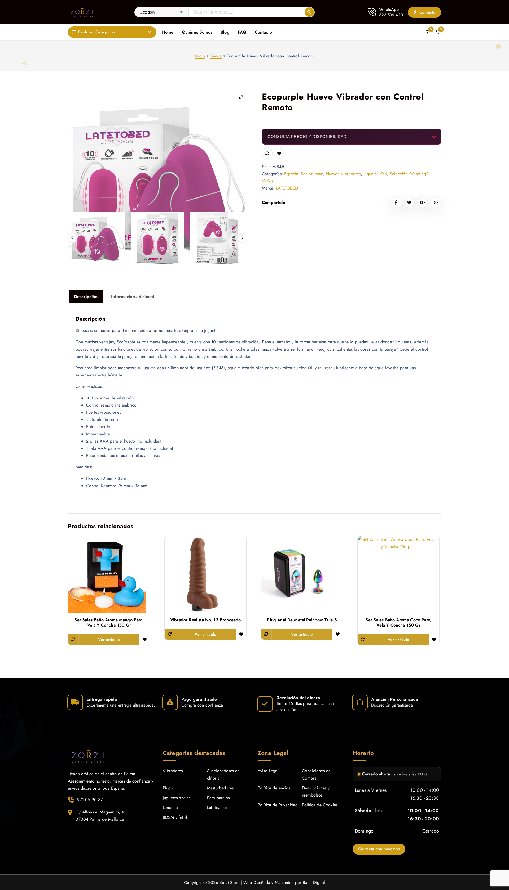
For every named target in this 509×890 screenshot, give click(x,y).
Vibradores (173, 771)
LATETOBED (287, 188)
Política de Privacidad (278, 805)
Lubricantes (217, 807)
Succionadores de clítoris (223, 774)
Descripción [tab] (86, 297)
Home (168, 32)
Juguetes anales (176, 798)
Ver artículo (109, 639)
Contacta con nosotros (379, 849)
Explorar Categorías (97, 32)
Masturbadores (220, 788)
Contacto (427, 12)
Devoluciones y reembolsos (316, 791)
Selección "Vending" (408, 174)
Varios (267, 181)
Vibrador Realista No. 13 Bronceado (205, 620)
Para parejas (218, 798)
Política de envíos (274, 788)
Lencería (170, 807)
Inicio (200, 56)
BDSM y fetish (175, 817)
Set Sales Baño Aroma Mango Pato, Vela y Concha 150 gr (109, 622)
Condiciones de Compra (316, 774)
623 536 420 (391, 15)
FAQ (242, 32)
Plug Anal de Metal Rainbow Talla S (302, 620)
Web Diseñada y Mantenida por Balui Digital (284, 882)
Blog (225, 32)
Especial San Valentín (303, 174)
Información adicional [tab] (132, 297)
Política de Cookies (319, 805)
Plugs (168, 788)
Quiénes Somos (197, 32)
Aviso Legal (268, 771)
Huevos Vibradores (343, 174)
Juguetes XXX (375, 174)
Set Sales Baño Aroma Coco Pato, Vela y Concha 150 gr (398, 622)
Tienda (216, 56)
